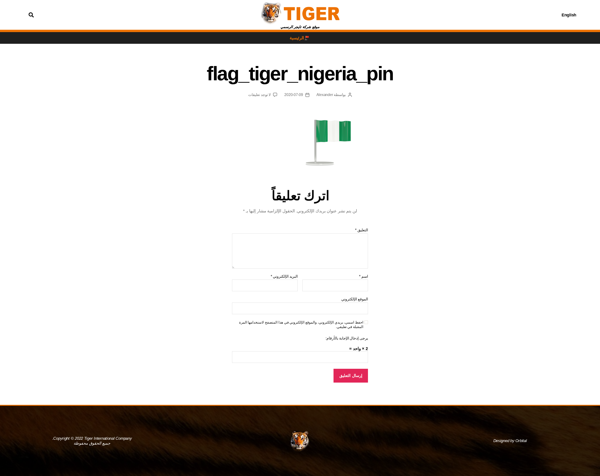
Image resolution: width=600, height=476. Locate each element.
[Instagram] (479, 15)
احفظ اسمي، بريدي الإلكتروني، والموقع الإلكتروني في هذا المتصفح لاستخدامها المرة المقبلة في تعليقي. (301, 324)
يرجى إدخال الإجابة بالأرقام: (347, 338)
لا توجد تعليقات (259, 95)
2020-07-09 (293, 95)
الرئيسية (297, 38)
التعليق (361, 230)
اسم (363, 276)
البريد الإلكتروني (284, 276)
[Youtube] (467, 15)
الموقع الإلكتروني (354, 299)
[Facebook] (491, 15)
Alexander (324, 95)
